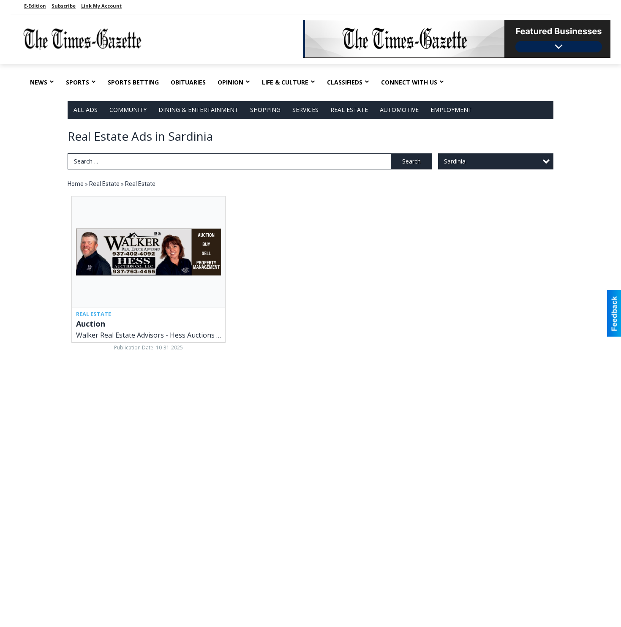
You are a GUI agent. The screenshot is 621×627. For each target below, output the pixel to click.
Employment (451, 110)
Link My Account (101, 6)
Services (305, 110)
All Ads (86, 110)
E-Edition (35, 6)
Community (128, 110)
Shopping (265, 110)
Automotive (399, 110)
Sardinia (455, 161)
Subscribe (64, 6)
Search (411, 161)
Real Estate (349, 110)
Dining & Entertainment (198, 110)
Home (76, 183)
